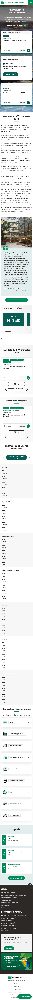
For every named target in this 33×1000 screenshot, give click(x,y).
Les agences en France (8, 923)
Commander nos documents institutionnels (13, 895)
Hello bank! (5, 931)
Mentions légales (17, 986)
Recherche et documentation (9, 902)
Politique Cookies (17, 989)
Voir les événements (15, 878)
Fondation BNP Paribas (8, 918)
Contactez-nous (5, 905)
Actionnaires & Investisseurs (14, 2)
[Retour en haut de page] (30, 885)
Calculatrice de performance (9, 897)
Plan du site (16, 984)
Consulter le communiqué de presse (16, 300)
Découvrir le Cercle (13, 966)
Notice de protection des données (16, 995)
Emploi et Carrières (7, 920)
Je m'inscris (9, 948)
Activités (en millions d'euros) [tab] (16, 457)
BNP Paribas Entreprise (8, 925)
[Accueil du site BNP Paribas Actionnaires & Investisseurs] (16, 977)
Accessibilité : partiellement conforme (16, 992)
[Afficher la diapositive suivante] (9, 329)
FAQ (2, 907)
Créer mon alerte (9, 74)
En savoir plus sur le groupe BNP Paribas (13, 915)
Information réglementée (8, 892)
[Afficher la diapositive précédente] (6, 329)
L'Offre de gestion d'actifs (9, 928)
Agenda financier (6, 900)
